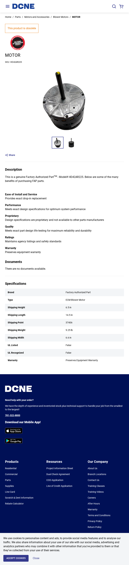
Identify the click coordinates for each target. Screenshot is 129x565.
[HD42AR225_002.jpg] (71, 143)
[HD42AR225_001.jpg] (57, 143)
